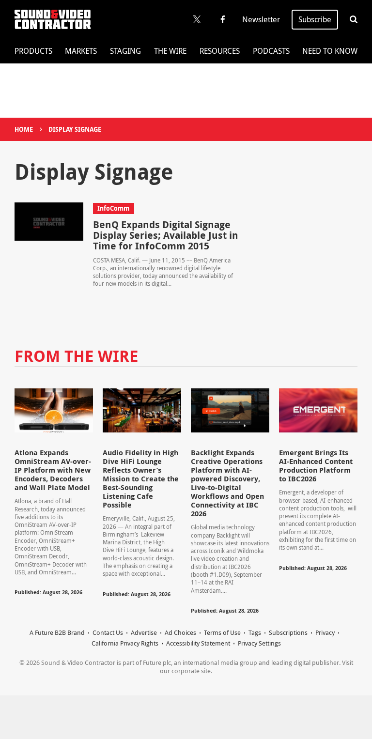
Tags (254, 632)
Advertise (144, 632)
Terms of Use (222, 632)
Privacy (325, 632)
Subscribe (314, 19)
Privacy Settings (259, 643)
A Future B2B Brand (57, 632)
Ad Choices (180, 632)
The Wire (170, 51)
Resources (220, 51)
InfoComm (113, 208)
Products (33, 51)
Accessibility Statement (198, 643)
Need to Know (329, 51)
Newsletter (261, 19)
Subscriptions (288, 632)
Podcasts (271, 51)
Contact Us (108, 632)
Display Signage (74, 129)
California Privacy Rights (125, 643)
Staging (125, 51)
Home (24, 129)
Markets (81, 51)
